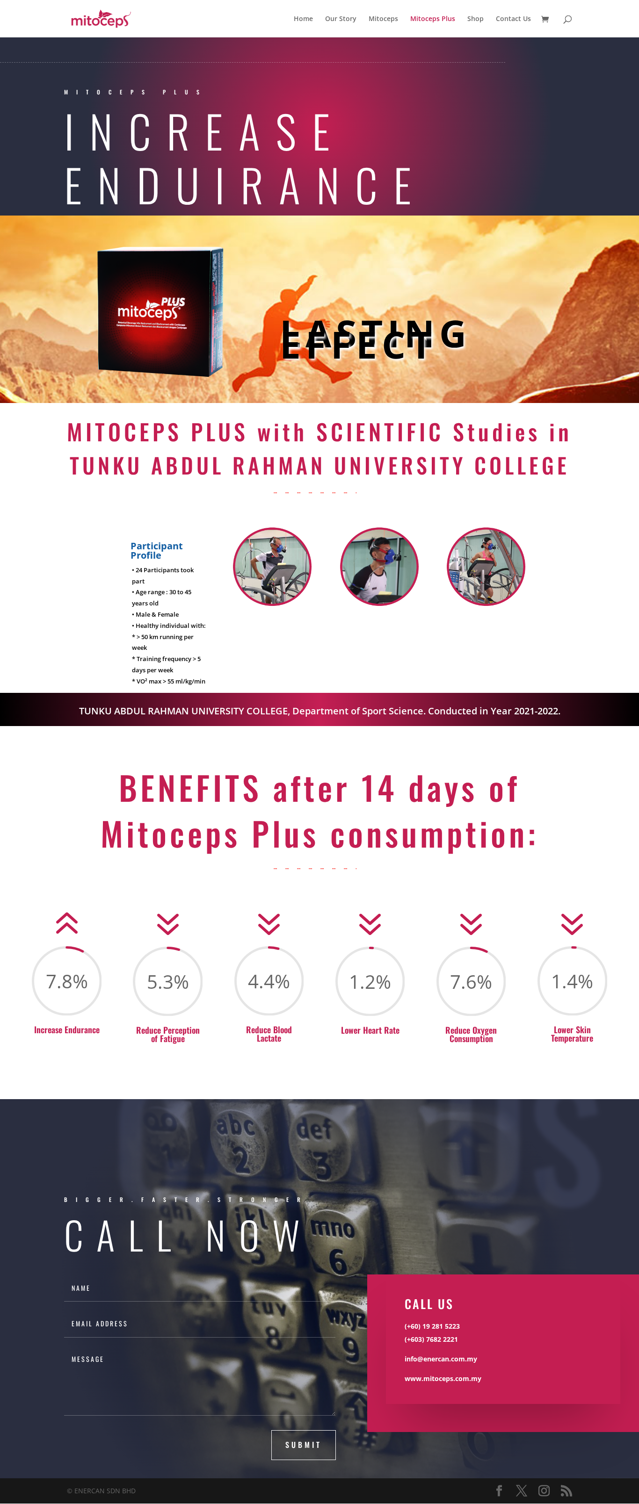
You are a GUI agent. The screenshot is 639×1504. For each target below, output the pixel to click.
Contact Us (513, 19)
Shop (475, 19)
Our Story (340, 19)
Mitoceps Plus (432, 19)
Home (303, 19)
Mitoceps (383, 19)
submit (303, 1444)
